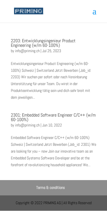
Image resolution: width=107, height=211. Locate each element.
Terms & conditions (50, 187)
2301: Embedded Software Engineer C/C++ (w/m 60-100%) (53, 117)
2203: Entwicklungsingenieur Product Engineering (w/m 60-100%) (43, 43)
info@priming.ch (27, 50)
